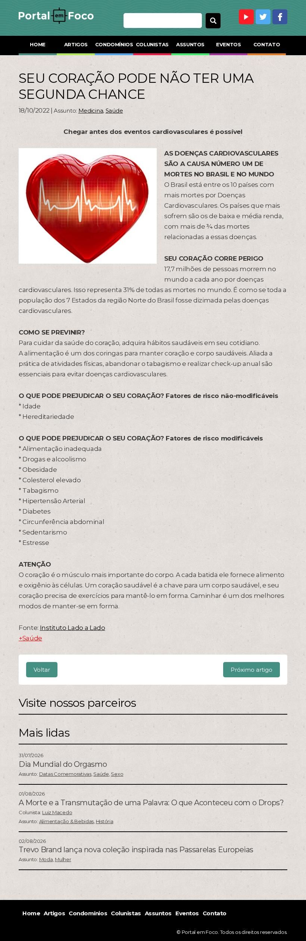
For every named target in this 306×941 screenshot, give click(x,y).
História (104, 821)
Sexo (117, 774)
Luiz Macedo (57, 812)
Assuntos (190, 44)
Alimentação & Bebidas (66, 821)
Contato (266, 44)
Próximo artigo (251, 669)
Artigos (76, 44)
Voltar (42, 669)
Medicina (90, 110)
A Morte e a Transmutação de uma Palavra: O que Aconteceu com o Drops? (151, 802)
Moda (46, 859)
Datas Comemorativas (65, 774)
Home (37, 44)
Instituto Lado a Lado (72, 627)
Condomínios (114, 44)
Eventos (228, 44)
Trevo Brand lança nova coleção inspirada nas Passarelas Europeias (136, 849)
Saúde (114, 110)
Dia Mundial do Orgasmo (63, 764)
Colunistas (152, 44)
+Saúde (30, 638)
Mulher (63, 859)
